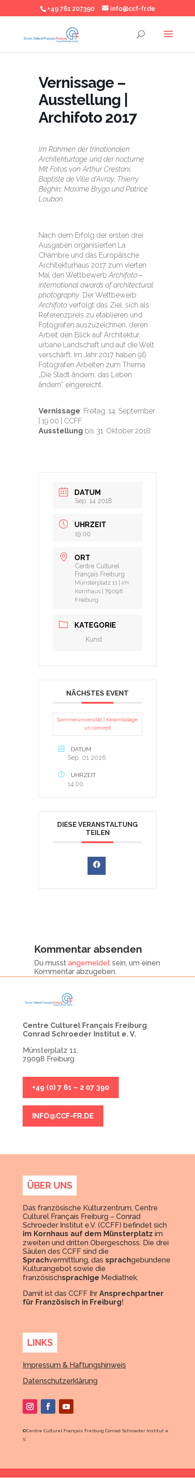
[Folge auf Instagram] (30, 1406)
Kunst (94, 639)
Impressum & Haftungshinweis (74, 1365)
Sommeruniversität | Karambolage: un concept (98, 724)
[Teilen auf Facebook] (97, 866)
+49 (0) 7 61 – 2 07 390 (70, 1087)
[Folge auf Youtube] (66, 1406)
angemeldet (89, 963)
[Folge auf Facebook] (48, 1406)
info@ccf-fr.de (63, 1116)
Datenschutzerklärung (60, 1381)
